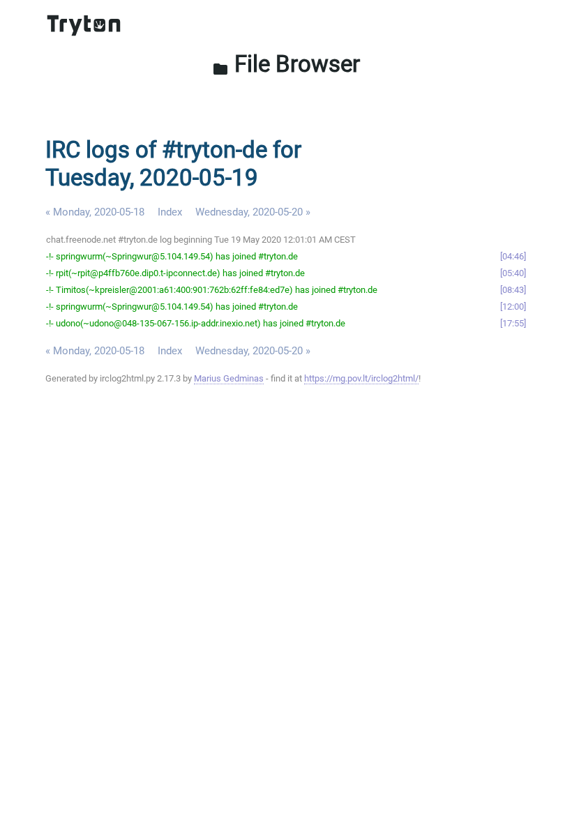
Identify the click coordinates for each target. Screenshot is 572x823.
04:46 (513, 256)
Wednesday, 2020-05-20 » (252, 212)
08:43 (513, 290)
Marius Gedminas (229, 378)
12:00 (513, 306)
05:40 (513, 273)
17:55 (513, 323)
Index (170, 212)
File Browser (286, 63)
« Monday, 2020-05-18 (94, 212)
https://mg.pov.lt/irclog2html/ (361, 378)
